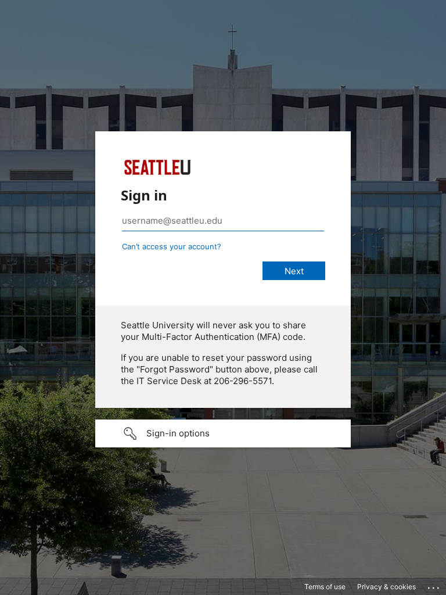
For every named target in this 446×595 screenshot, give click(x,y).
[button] (223, 433)
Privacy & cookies (386, 586)
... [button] (434, 585)
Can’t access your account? (171, 246)
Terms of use (325, 586)
